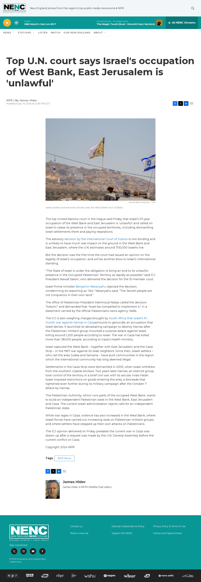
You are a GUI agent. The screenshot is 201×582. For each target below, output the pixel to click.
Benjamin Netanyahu (91, 286)
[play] (7, 23)
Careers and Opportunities (167, 533)
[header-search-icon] (193, 8)
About (98, 32)
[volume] (16, 22)
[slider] (21, 22)
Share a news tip (79, 533)
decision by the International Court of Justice (96, 239)
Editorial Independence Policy (128, 526)
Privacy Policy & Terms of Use (169, 526)
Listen (43, 32)
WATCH (55, 32)
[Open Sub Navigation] (13, 32)
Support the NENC (122, 533)
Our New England (77, 32)
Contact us (76, 526)
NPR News (64, 458)
